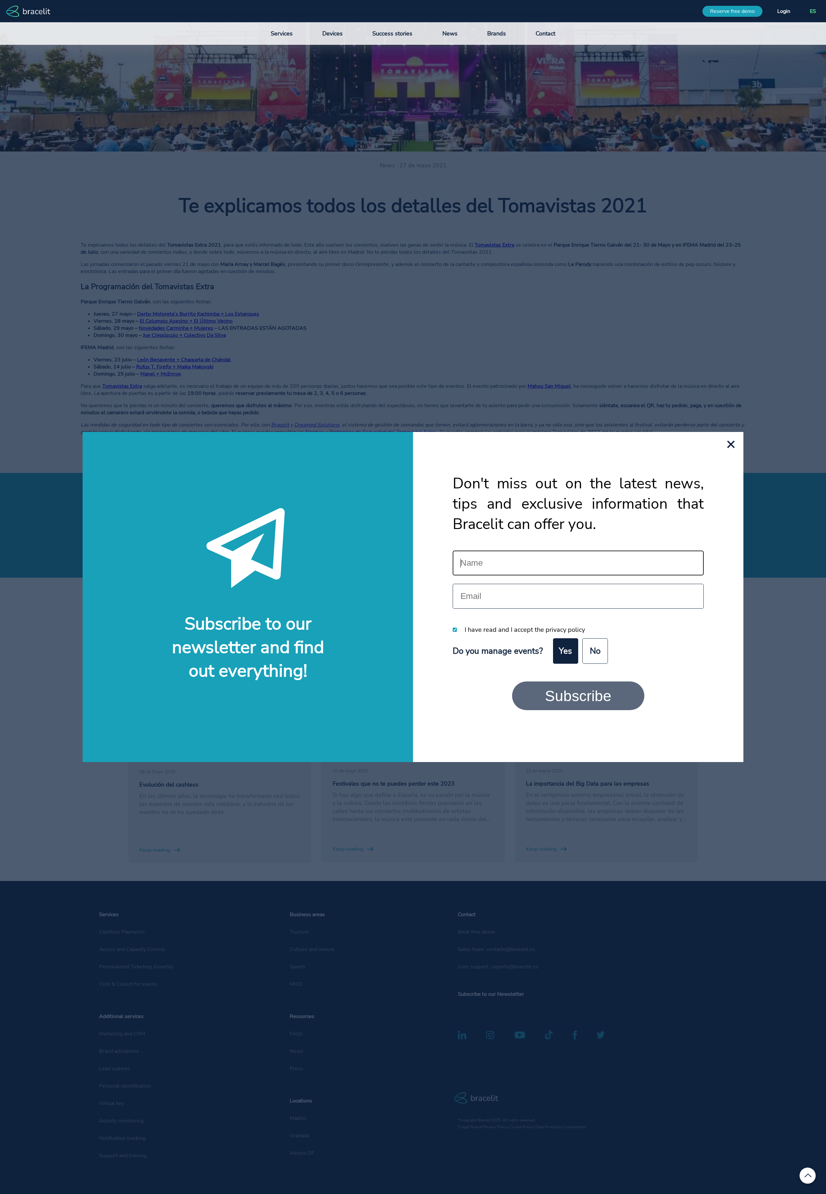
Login (783, 11)
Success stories (392, 33)
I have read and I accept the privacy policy (525, 629)
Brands (496, 33)
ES (813, 11)
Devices (332, 33)
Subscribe (578, 696)
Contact (545, 33)
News (450, 33)
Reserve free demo (732, 11)
